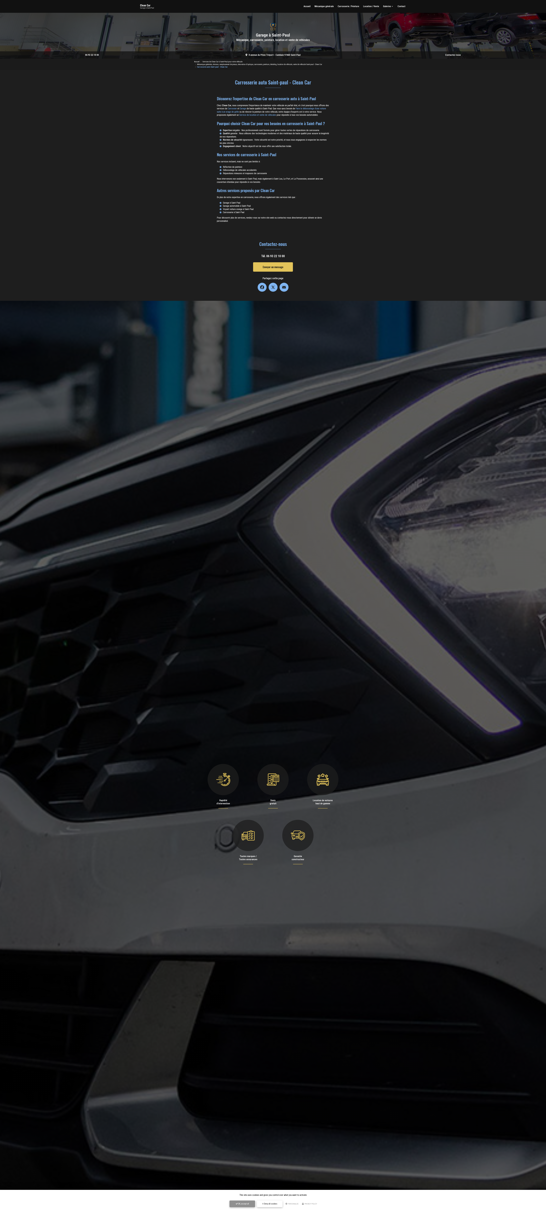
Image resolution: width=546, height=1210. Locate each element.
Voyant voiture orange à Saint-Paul (238, 209)
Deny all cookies (270, 1204)
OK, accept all (243, 1204)
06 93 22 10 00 (92, 55)
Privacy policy (310, 1204)
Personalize (293, 1204)
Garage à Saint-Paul (231, 202)
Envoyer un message (273, 267)
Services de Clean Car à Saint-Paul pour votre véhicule (222, 62)
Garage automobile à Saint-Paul (237, 206)
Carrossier (232, 108)
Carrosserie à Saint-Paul (233, 212)
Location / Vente (371, 6)
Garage (243, 108)
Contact (401, 6)
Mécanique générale (324, 6)
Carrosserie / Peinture (348, 6)
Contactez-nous (453, 55)
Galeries (387, 6)
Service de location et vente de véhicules (257, 115)
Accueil (307, 6)
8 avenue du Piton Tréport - (275, 55)
